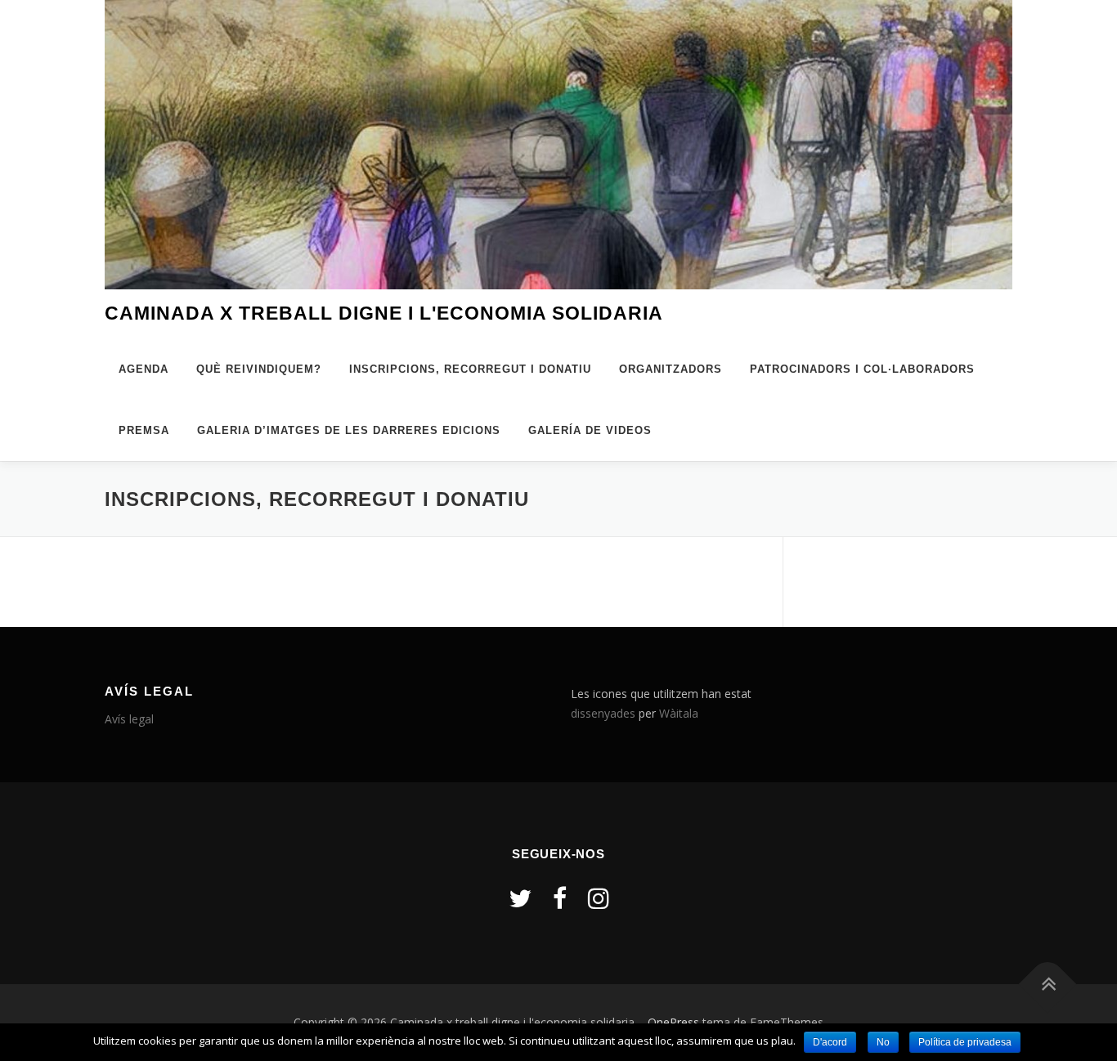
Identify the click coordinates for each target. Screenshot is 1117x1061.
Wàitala (678, 713)
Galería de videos (590, 430)
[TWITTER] (520, 898)
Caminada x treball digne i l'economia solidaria (384, 313)
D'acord (830, 1042)
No (883, 1042)
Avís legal (129, 719)
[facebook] (560, 898)
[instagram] (598, 898)
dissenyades (603, 713)
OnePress (673, 1022)
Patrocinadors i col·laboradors (862, 369)
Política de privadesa (965, 1042)
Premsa (144, 430)
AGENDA (143, 369)
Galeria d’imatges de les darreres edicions (348, 430)
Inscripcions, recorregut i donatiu (470, 369)
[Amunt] (1048, 985)
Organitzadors (670, 369)
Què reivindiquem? (258, 369)
